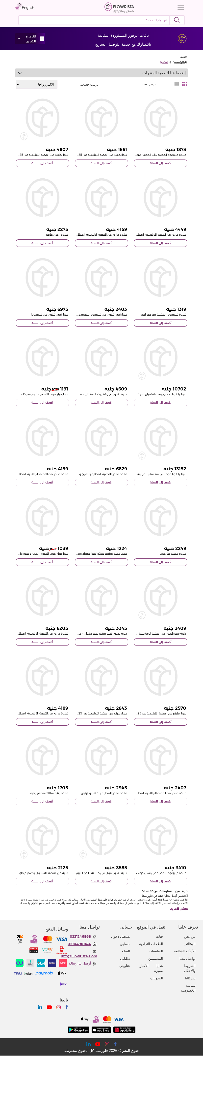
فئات (159, 936)
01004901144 (79, 944)
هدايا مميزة (158, 968)
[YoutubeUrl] (49, 1007)
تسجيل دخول (120, 936)
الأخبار (144, 966)
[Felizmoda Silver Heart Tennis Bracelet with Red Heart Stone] (101, 277)
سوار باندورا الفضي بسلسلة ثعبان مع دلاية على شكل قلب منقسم (145, 394)
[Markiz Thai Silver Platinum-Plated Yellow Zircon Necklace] (42, 596)
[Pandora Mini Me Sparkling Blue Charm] (101, 836)
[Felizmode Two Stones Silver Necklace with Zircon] (160, 118)
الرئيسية (178, 62)
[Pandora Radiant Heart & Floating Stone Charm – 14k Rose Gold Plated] (101, 596)
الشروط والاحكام (189, 968)
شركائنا (190, 978)
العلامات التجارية (151, 944)
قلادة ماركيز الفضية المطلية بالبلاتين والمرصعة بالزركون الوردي (88, 474)
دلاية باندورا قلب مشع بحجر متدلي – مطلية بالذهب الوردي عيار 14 (86, 633)
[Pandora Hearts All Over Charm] (42, 836)
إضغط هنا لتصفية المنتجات (164, 73)
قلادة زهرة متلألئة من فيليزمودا (48, 793)
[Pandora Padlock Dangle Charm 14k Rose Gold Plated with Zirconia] (101, 357)
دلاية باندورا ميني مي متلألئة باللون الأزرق (101, 873)
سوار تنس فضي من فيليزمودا (49, 314)
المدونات (156, 978)
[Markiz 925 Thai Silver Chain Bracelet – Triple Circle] (101, 676)
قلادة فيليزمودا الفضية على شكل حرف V (160, 873)
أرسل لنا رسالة (80, 963)
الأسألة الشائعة (185, 951)
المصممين (155, 958)
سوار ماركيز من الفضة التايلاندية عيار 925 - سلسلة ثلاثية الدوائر (88, 713)
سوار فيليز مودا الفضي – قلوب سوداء (44, 394)
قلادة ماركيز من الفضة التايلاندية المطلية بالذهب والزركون (150, 793)
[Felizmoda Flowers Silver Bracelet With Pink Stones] (42, 517)
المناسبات (156, 951)
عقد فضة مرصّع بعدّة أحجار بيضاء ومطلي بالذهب (94, 553)
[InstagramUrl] (58, 1007)
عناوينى (124, 966)
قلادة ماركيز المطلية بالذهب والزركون (104, 793)
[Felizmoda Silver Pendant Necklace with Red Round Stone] (160, 277)
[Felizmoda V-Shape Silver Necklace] (160, 836)
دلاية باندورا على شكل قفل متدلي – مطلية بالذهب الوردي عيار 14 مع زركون (80, 394)
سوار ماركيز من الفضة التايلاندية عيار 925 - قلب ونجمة (93, 155)
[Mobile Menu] (179, 8)
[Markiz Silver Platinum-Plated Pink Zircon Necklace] (101, 437)
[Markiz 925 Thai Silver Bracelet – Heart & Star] (101, 118)
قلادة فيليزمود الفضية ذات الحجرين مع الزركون (157, 155)
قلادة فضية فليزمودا (172, 553)
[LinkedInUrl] (40, 1007)
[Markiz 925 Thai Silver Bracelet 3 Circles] (160, 676)
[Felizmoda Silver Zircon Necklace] (160, 517)
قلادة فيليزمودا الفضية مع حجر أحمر (163, 314)
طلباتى (125, 958)
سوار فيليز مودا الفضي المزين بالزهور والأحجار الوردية (36, 553)
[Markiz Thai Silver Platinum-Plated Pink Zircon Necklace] (42, 437)
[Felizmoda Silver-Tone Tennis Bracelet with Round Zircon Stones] (42, 277)
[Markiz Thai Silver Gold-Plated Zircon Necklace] (160, 756)
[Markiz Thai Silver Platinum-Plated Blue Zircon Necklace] (42, 676)
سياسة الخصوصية (188, 988)
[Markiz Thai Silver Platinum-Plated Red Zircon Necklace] (160, 197)
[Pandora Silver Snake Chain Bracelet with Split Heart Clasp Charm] (160, 357)
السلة (126, 951)
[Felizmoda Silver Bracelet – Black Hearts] (42, 357)
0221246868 (80, 936)
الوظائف (189, 944)
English (28, 8)
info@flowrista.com (79, 956)
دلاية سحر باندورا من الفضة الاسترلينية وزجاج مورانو (154, 633)
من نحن (190, 936)
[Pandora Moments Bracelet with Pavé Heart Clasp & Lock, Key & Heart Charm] (160, 437)
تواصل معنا (187, 958)
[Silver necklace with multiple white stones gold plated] (101, 517)
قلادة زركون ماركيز (57, 234)
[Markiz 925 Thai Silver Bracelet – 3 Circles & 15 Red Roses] (42, 118)
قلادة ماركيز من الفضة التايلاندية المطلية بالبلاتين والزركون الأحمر (146, 234)
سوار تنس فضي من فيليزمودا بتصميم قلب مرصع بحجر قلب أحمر (86, 314)
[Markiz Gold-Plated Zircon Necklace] (101, 756)
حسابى (125, 944)
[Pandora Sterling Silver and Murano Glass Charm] (160, 596)
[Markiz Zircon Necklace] (42, 197)
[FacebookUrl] (66, 1007)
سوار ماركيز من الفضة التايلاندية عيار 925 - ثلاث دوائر (154, 713)
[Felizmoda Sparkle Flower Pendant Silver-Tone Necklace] (42, 756)
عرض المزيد (179, 908)
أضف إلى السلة (161, 163)
